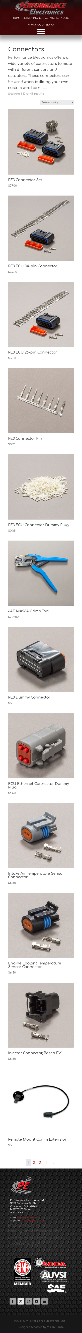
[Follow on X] (21, 1301)
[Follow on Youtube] (36, 1301)
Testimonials (29, 18)
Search (50, 25)
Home (16, 18)
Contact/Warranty (50, 18)
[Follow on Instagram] (28, 1301)
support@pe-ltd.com (33, 1220)
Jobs (66, 18)
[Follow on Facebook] (13, 1301)
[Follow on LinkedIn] (44, 1301)
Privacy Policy (36, 25)
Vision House (55, 1327)
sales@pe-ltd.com (27, 1217)
